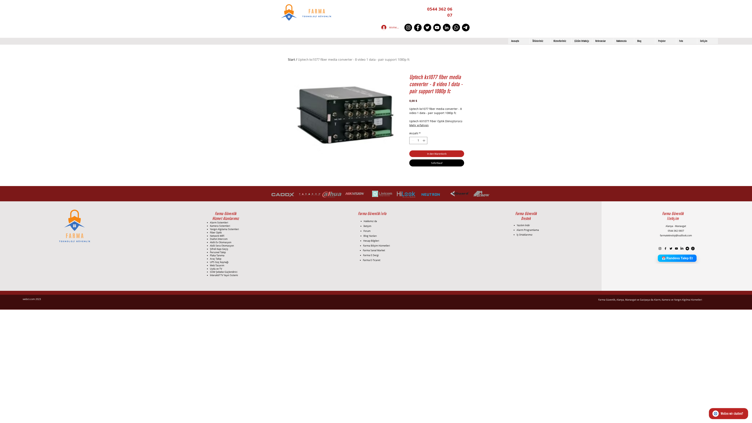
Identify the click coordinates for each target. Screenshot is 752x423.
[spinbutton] (418, 140)
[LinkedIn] (446, 27)
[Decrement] (412, 140)
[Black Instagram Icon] (660, 248)
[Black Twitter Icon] (671, 248)
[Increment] (424, 140)
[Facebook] (418, 27)
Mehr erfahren (419, 125)
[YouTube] (437, 27)
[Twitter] (427, 27)
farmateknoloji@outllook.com (676, 235)
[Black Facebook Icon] (665, 248)
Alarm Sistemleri (219, 222)
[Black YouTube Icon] (676, 248)
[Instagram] (408, 27)
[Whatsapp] (456, 27)
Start (291, 59)
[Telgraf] (466, 27)
